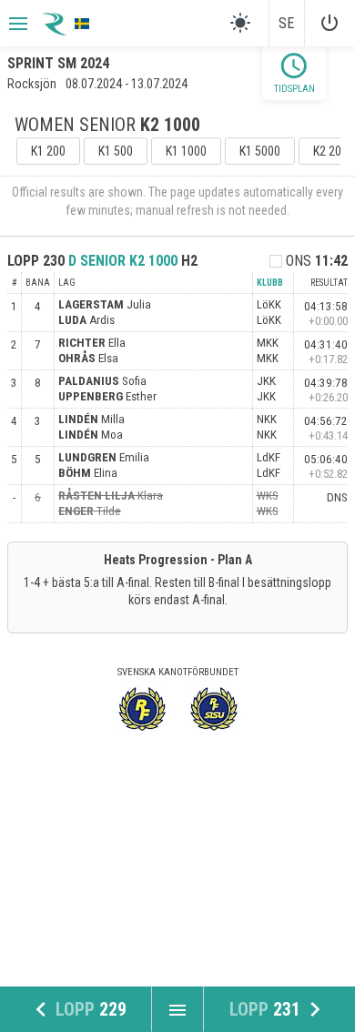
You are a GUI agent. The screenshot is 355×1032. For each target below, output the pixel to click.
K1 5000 (259, 151)
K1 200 (48, 151)
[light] (240, 23)
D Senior (123, 260)
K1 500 (115, 151)
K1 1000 (186, 151)
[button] (16, 23)
